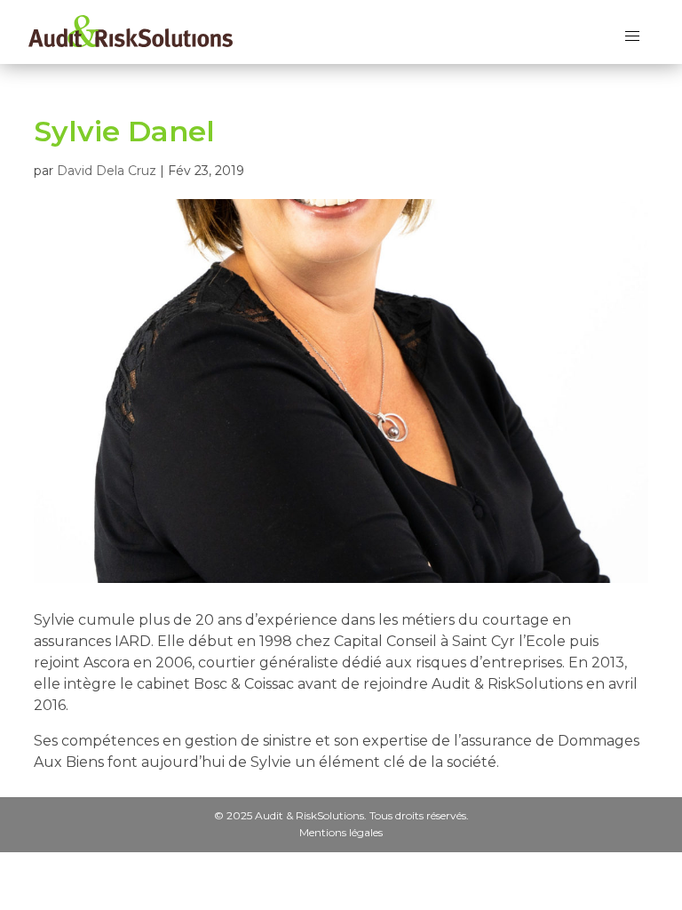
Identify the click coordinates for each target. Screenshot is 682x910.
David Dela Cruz (106, 171)
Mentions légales (341, 832)
